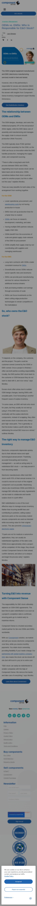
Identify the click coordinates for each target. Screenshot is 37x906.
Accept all (18, 882)
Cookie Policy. (9, 876)
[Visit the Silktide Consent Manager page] (30, 898)
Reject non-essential (18, 889)
